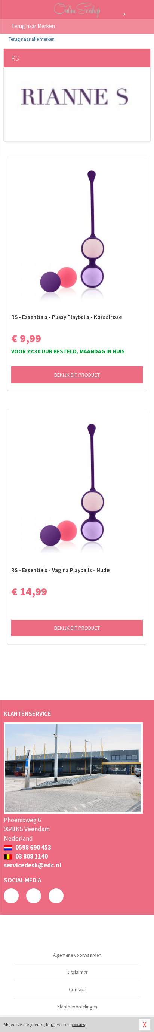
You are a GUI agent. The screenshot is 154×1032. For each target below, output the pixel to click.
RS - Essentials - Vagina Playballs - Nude (60, 570)
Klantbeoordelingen (77, 1007)
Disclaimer (77, 972)
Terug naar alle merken (31, 39)
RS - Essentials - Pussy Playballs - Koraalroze (66, 316)
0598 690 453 (32, 847)
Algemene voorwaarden (77, 955)
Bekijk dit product (77, 374)
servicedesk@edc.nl (32, 865)
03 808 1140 (31, 856)
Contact (77, 989)
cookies (78, 1024)
